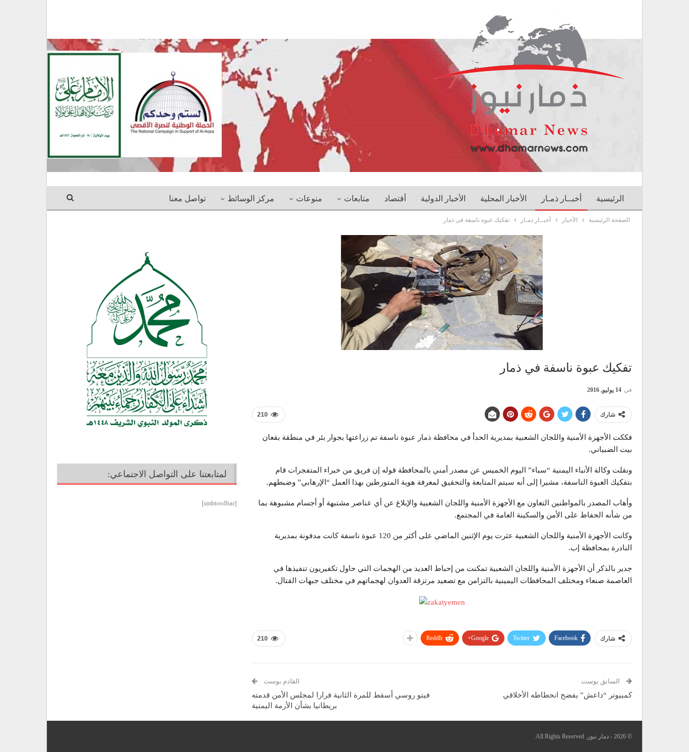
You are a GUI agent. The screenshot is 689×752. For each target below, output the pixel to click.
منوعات (309, 198)
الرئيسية (610, 198)
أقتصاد (395, 198)
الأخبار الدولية (443, 198)
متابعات (357, 198)
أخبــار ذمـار (561, 198)
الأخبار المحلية (503, 198)
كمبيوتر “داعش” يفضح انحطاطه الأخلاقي (567, 695)
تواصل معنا (187, 198)
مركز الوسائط (250, 198)
